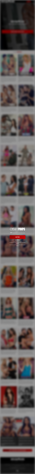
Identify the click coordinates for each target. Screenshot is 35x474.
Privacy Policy (19, 242)
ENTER (17, 237)
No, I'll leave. (17, 239)
